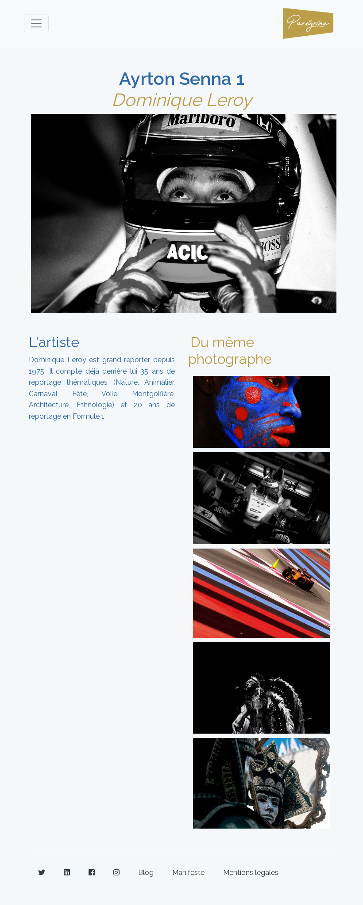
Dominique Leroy (182, 99)
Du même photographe (230, 350)
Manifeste (188, 872)
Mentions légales (250, 872)
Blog (146, 872)
